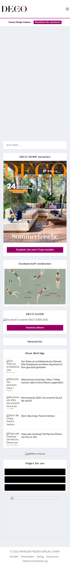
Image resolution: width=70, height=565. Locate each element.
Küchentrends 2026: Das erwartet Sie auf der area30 (41, 399)
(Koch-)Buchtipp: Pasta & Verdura (38, 416)
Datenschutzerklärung (35, 561)
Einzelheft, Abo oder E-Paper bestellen (35, 250)
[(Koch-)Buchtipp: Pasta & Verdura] (13, 420)
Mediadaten (27, 556)
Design (11, 128)
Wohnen (20, 128)
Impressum (52, 556)
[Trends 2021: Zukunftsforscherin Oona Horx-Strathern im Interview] (35, 51)
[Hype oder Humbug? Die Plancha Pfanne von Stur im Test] (13, 438)
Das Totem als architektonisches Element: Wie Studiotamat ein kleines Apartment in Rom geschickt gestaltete (41, 364)
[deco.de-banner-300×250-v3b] (35, 499)
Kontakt (14, 556)
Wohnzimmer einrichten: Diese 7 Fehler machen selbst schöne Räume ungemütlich (42, 381)
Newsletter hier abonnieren (47, 22)
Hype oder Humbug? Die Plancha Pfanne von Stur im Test (41, 435)
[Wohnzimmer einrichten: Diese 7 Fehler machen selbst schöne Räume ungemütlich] (13, 384)
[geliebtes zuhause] (35, 454)
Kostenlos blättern (35, 328)
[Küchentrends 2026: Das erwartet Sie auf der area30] (13, 402)
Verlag (40, 556)
